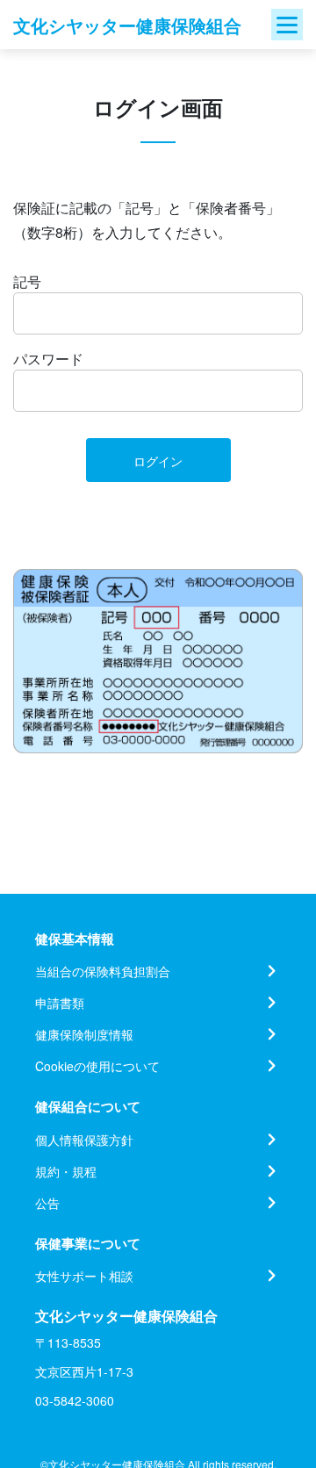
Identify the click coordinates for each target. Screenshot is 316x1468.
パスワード (48, 359)
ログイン (158, 461)
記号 (27, 281)
